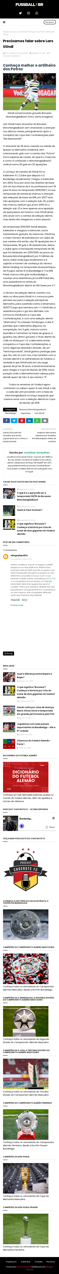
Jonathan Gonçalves (18, 53)
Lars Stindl (22, 31)
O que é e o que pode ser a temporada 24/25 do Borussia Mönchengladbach (34, 496)
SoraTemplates (23, 1266)
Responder (15, 600)
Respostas (18, 605)
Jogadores (25, 413)
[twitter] (21, 13)
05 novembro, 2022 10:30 (21, 559)
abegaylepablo (19, 555)
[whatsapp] (37, 13)
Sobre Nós (25, 1261)
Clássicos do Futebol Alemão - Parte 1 (34, 742)
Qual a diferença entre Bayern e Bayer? (34, 675)
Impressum (11, 1261)
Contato (39, 1261)
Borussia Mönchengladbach (32, 409)
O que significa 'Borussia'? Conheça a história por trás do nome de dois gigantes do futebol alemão (36, 529)
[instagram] (29, 13)
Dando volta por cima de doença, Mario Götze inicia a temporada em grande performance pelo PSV (35, 711)
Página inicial (9, 31)
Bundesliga (10, 413)
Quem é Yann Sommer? (29, 510)
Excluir (24, 600)
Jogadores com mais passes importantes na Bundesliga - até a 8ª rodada (36, 727)
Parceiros (50, 1261)
